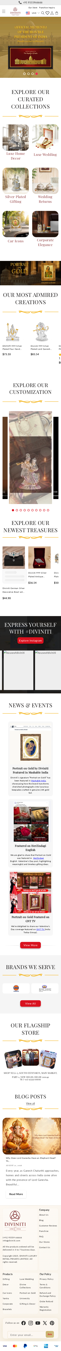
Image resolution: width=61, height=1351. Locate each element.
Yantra (6, 1298)
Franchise (43, 1231)
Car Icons (16, 241)
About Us (43, 1215)
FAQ (41, 1236)
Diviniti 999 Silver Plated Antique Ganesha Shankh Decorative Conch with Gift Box (37, 574)
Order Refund (46, 1301)
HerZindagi (38, 858)
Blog (41, 1220)
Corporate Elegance (45, 242)
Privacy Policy (46, 1279)
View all (30, 1103)
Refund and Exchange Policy (48, 1294)
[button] (4, 11)
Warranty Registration (46, 1308)
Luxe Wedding (45, 154)
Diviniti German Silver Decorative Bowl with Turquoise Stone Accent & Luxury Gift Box (14, 590)
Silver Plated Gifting (15, 199)
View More (31, 945)
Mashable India (38, 780)
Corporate (8, 1304)
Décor (6, 1284)
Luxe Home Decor (15, 155)
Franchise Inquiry (47, 7)
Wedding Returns (45, 199)
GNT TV (40, 929)
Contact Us (44, 1247)
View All (30, 1003)
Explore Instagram (30, 640)
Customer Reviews (48, 1225)
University (25, 1298)
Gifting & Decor (27, 1304)
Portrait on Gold (28, 1293)
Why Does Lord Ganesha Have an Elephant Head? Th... (31, 1159)
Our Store (32, 7)
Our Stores (44, 1242)
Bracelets (7, 1309)
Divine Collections (25, 1286)
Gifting (6, 1279)
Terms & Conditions (45, 1286)
